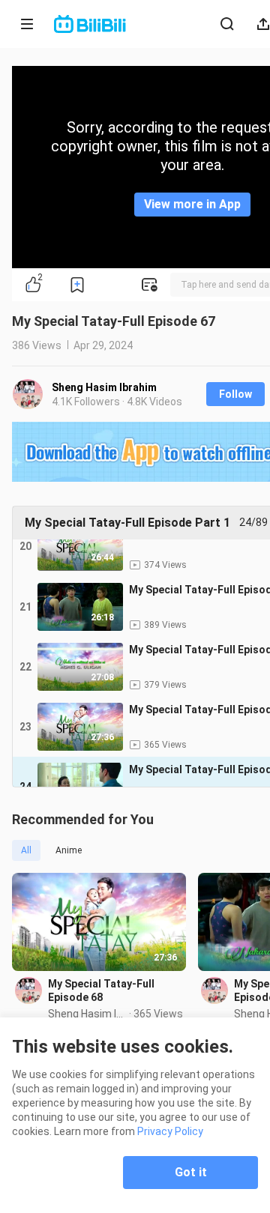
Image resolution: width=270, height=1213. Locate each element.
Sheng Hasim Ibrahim (104, 387)
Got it (191, 1172)
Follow (235, 394)
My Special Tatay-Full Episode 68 (101, 990)
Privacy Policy (170, 1131)
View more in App (192, 204)
